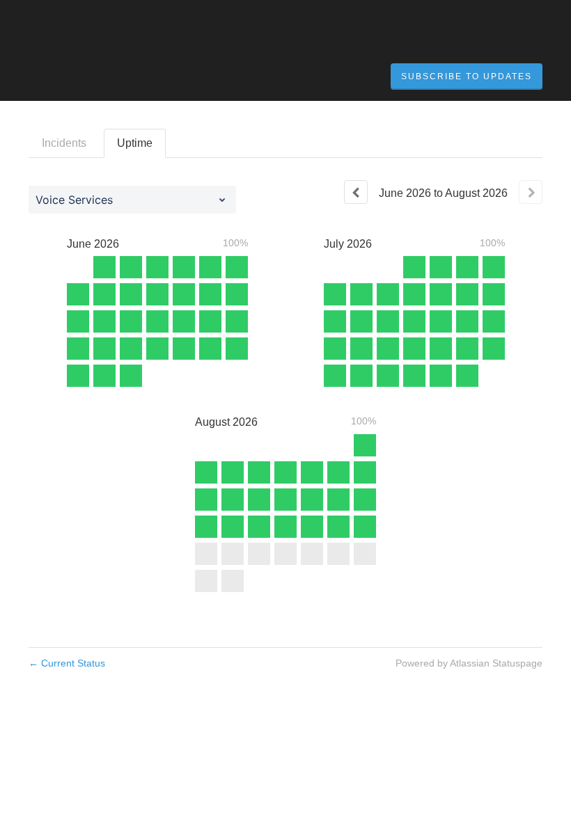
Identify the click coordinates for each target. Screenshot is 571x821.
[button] (466, 76)
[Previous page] (356, 192)
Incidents (64, 143)
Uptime (134, 143)
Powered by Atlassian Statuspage (469, 663)
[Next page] (530, 192)
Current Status (67, 663)
